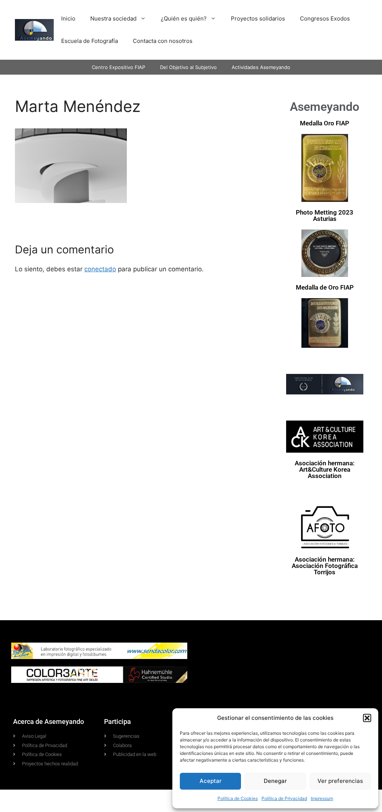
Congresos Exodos (325, 18)
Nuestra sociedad (113, 18)
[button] (367, 718)
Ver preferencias (340, 780)
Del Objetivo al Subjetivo (188, 67)
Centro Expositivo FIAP (118, 67)
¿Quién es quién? (184, 18)
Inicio (68, 18)
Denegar (275, 780)
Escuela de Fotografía (89, 40)
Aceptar (211, 780)
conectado (100, 269)
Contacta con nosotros (162, 40)
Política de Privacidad (284, 798)
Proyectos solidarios (258, 18)
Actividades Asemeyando (261, 67)
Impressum (322, 798)
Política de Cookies (237, 798)
